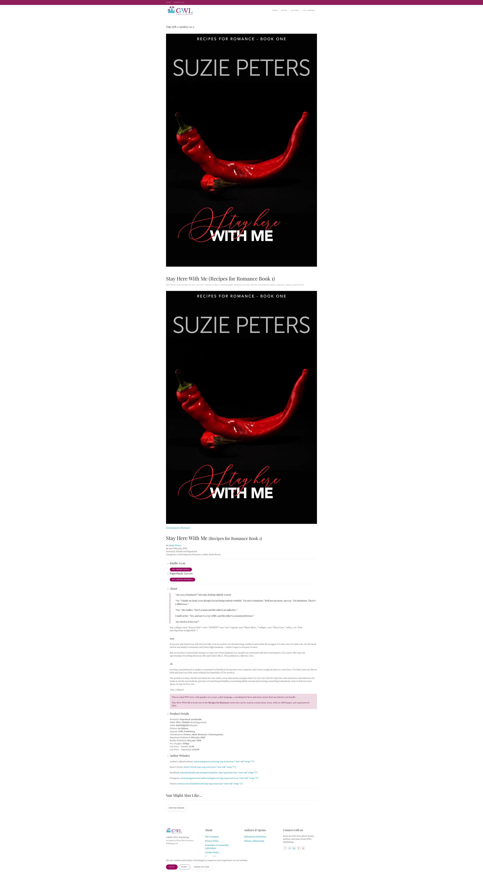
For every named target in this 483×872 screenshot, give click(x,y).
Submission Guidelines (255, 836)
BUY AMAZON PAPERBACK (182, 579)
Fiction (246, 285)
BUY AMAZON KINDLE (180, 569)
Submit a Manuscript (254, 841)
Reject (185, 867)
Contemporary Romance (231, 285)
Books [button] (284, 10)
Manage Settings (201, 867)
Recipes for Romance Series (263, 285)
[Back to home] (180, 10)
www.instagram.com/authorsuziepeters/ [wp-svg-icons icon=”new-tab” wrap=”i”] (219, 778)
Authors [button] (295, 10)
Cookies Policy (212, 852)
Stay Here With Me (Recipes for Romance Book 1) (220, 278)
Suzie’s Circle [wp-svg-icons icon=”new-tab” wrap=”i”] (210, 767)
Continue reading (176, 808)
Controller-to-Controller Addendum (217, 846)
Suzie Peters (182, 285)
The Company (309, 10)
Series (288, 285)
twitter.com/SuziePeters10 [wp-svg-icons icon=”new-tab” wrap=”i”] (210, 783)
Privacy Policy (212, 841)
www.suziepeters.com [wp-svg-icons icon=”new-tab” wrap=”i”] (224, 761)
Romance (281, 285)
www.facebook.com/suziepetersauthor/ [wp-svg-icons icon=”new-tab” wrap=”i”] (218, 772)
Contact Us (179, 2)
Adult (216, 285)
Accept (172, 867)
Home (168, 2)
